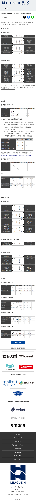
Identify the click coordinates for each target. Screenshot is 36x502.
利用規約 (18, 448)
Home (18, 434)
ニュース (5, 8)
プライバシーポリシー (18, 445)
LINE (32, 17)
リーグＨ (11, 2)
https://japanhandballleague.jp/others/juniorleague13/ (17, 155)
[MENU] (32, 3)
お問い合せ (18, 441)
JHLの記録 (18, 452)
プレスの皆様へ (18, 456)
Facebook (28, 17)
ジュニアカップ (18, 459)
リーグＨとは (18, 438)
